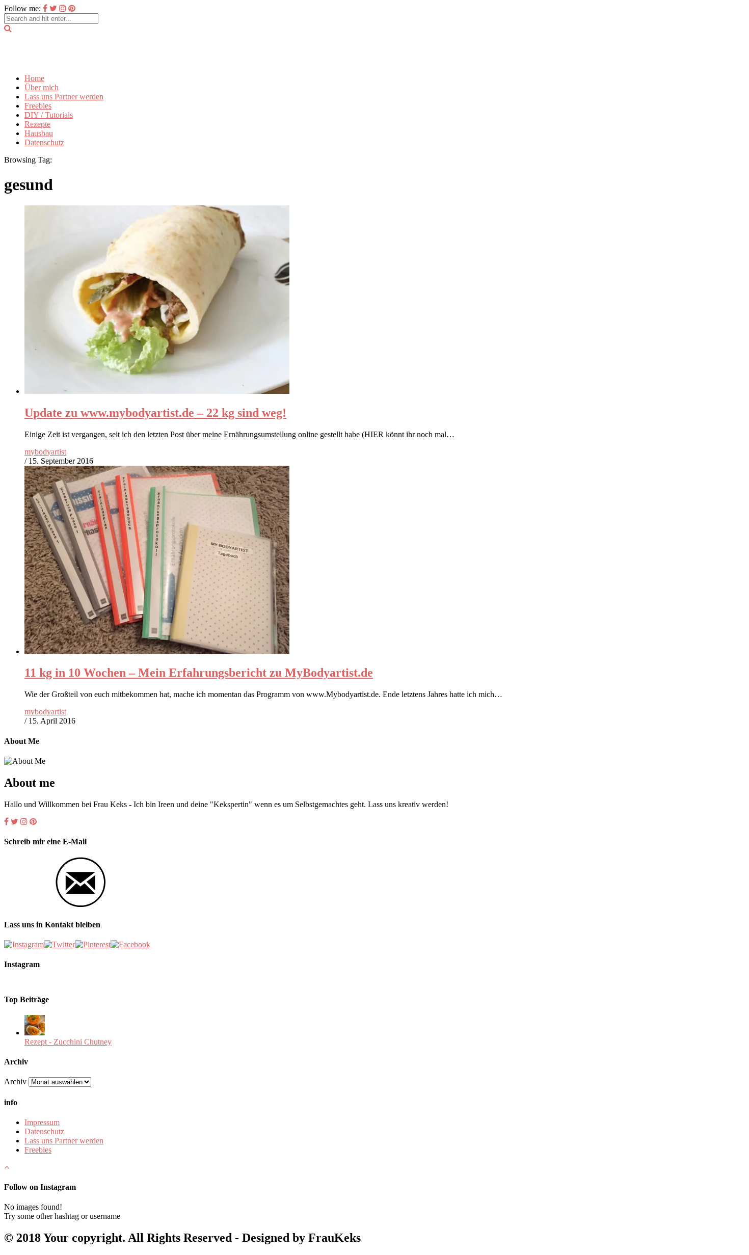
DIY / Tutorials (48, 115)
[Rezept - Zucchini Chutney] (34, 1032)
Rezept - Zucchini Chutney (68, 1041)
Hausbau (38, 133)
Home (34, 78)
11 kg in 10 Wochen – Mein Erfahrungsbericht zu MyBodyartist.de (198, 672)
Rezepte (37, 124)
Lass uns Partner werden (63, 96)
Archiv (15, 1081)
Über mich (41, 87)
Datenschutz (44, 142)
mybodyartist (45, 451)
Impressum (42, 1122)
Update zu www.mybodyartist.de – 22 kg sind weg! (155, 412)
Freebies (37, 105)
